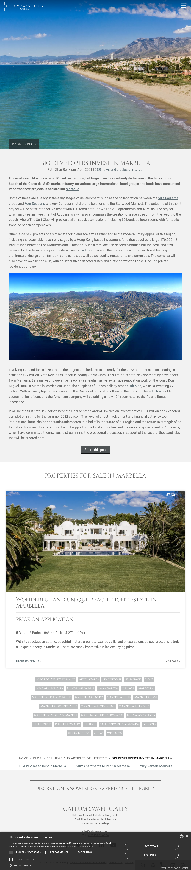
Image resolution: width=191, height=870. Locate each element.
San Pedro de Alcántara (119, 724)
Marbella (72, 189)
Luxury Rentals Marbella (154, 766)
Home (23, 758)
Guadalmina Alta (49, 688)
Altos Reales (89, 679)
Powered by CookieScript (174, 868)
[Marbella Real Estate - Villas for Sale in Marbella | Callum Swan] (24, 6)
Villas (98, 733)
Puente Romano (67, 724)
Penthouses (42, 724)
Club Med (134, 386)
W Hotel (87, 250)
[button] (11, 541)
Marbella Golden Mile (58, 706)
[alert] (95, 851)
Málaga (128, 688)
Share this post (95, 450)
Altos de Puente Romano (55, 679)
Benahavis (133, 679)
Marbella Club (119, 697)
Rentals (90, 724)
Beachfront (111, 679)
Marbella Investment (98, 706)
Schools (149, 724)
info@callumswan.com (95, 831)
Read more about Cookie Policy (76, 846)
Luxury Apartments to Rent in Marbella (101, 766)
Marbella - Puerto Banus (51, 697)
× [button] (186, 836)
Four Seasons (34, 203)
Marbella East (145, 697)
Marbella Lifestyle (134, 706)
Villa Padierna (168, 198)
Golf (149, 679)
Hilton (156, 391)
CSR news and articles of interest (119, 169)
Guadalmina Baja (81, 688)
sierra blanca (79, 733)
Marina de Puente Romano (102, 715)
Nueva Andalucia (141, 715)
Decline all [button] (151, 855)
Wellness (114, 733)
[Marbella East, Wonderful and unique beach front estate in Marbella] (95, 579)
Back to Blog (24, 144)
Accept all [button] (152, 846)
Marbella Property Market (55, 715)
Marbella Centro (89, 697)
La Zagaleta (108, 688)
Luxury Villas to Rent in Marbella (42, 766)
